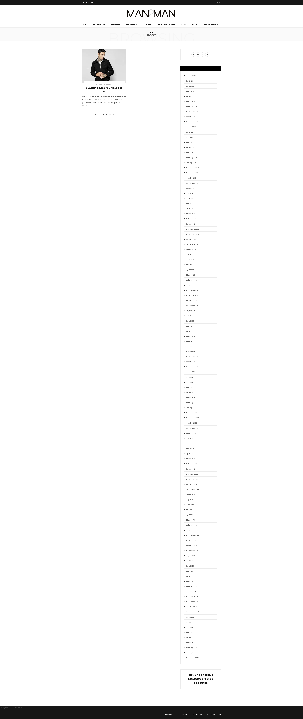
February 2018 (191, 586)
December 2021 (192, 351)
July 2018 (189, 561)
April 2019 (189, 515)
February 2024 (191, 219)
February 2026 (191, 106)
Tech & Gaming (211, 25)
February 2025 (191, 158)
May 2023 (190, 265)
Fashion (147, 25)
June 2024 (190, 198)
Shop (85, 25)
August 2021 (190, 372)
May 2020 (190, 448)
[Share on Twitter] (106, 114)
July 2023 (189, 254)
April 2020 (190, 454)
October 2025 (191, 117)
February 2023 (191, 280)
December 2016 (192, 658)
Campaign (115, 25)
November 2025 (192, 112)
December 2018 (192, 535)
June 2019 (190, 505)
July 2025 (189, 132)
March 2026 (190, 101)
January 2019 (191, 530)
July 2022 (189, 316)
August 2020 (191, 433)
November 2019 (192, 479)
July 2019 (189, 500)
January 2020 (191, 469)
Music (184, 25)
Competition (132, 25)
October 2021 (191, 362)
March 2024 (190, 214)
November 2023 (192, 234)
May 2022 (189, 326)
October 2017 (191, 607)
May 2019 (189, 510)
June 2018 (190, 566)
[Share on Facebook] (103, 114)
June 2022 (190, 321)
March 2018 (190, 581)
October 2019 (191, 484)
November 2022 (192, 295)
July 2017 (189, 622)
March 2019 (190, 520)
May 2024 (190, 203)
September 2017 (192, 612)
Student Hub (99, 25)
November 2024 (192, 173)
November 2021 (192, 357)
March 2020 (190, 459)
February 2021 (191, 403)
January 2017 (191, 653)
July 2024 (189, 193)
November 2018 (192, 540)
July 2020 (189, 438)
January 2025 (191, 163)
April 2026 (190, 96)
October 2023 (191, 239)
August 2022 (191, 311)
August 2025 (191, 127)
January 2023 (191, 285)
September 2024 (192, 183)
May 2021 (189, 387)
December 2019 (192, 474)
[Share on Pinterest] (113, 114)
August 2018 (190, 556)
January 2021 (191, 408)
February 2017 (191, 648)
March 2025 (190, 152)
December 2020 (192, 413)
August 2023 (191, 249)
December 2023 (192, 229)
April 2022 (190, 331)
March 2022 (190, 336)
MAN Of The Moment (166, 25)
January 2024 (191, 224)
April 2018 (190, 576)
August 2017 (190, 617)
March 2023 (190, 275)
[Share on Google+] (110, 114)
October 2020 (191, 423)
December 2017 (192, 597)
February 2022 (191, 341)
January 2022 (191, 346)
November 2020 (192, 418)
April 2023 (190, 270)
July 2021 (189, 377)
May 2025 (189, 142)
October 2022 (191, 300)
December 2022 (192, 290)
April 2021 (189, 392)
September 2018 (192, 551)
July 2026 (189, 81)
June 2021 (190, 382)
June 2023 (190, 260)
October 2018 (191, 546)
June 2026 (190, 86)
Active (195, 25)
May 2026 (190, 91)
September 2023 (192, 244)
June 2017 (190, 627)
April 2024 (190, 208)
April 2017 (189, 637)
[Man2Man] (151, 13)
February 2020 (191, 464)
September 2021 (192, 367)
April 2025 (190, 147)
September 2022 (192, 305)
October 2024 (191, 178)
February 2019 (191, 525)
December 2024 (192, 168)
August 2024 (191, 188)
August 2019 (190, 494)
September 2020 (193, 428)
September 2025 (192, 122)
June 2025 (190, 137)
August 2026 (191, 76)
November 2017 (192, 602)
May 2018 (189, 571)
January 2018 (191, 591)
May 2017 (189, 632)
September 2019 (192, 489)
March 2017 (190, 642)
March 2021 (190, 397)
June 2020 (190, 443)
